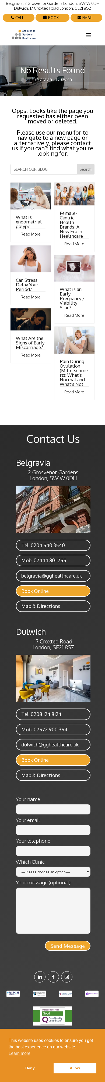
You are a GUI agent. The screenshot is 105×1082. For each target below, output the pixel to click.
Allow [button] (75, 1068)
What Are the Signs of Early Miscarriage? (30, 342)
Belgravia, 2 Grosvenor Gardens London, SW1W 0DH (52, 3)
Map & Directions (40, 606)
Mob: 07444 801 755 (43, 560)
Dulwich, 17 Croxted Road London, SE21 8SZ (52, 8)
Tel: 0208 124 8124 (41, 714)
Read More (31, 234)
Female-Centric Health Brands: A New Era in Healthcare (71, 224)
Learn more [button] (19, 1053)
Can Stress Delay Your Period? (27, 284)
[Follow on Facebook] (53, 977)
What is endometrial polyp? (29, 221)
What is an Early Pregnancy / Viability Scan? (72, 298)
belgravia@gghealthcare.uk (51, 576)
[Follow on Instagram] (66, 977)
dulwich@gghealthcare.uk (50, 745)
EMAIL (87, 17)
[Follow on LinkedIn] (40, 977)
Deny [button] (30, 1068)
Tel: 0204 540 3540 (43, 545)
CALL (19, 17)
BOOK (53, 17)
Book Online (35, 591)
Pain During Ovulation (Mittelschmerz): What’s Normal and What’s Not (74, 372)
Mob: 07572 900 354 (44, 729)
